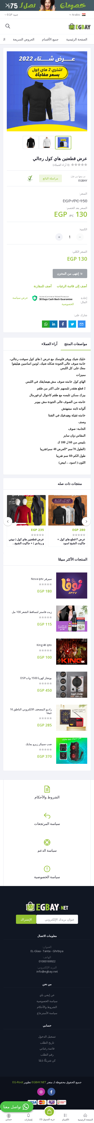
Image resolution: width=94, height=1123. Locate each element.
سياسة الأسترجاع (47, 1013)
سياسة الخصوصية (47, 1001)
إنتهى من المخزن (68, 273)
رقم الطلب (47, 1054)
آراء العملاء (49, 343)
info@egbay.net (47, 971)
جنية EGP (12, 15)
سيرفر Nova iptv (41, 579)
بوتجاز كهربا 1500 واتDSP (36, 678)
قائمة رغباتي (47, 1048)
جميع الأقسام (50, 39)
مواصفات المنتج (75, 343)
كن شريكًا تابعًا (47, 1060)
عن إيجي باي (47, 995)
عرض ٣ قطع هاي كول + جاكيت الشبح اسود (71, 541)
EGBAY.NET (39, 1082)
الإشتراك (26, 919)
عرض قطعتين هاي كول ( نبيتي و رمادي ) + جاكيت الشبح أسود (26, 541)
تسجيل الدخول (47, 1036)
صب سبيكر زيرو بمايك (39, 744)
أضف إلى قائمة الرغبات (72, 286)
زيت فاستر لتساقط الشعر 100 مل (32, 612)
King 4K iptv (44, 645)
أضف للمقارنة (43, 286)
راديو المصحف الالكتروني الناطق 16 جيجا (31, 711)
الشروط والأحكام (47, 1007)
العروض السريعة (23, 39)
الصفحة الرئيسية (76, 39)
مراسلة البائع (50, 178)
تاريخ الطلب (47, 1043)
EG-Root (17, 1082)
